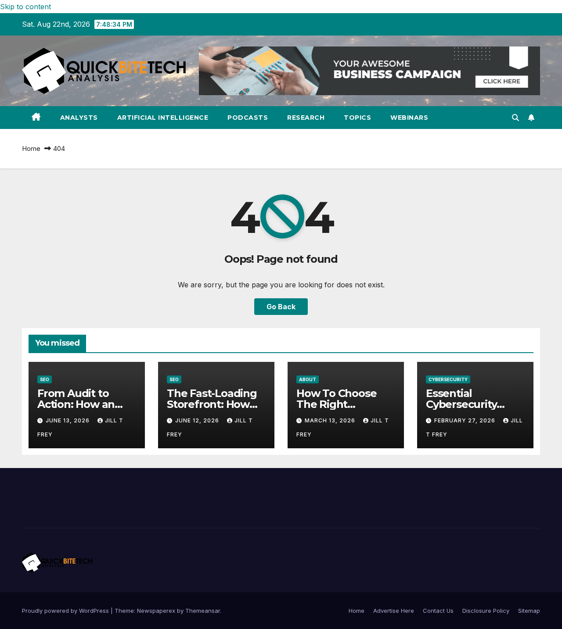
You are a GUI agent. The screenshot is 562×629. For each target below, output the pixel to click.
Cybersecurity (448, 379)
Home (31, 148)
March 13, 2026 (331, 420)
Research (305, 118)
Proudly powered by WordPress (66, 610)
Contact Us (438, 610)
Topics (357, 118)
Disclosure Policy (485, 610)
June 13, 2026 (68, 420)
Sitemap (529, 610)
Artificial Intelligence (163, 118)
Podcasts (247, 118)
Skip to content (25, 6)
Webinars (409, 118)
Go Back (281, 306)
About (307, 379)
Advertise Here (393, 610)
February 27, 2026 (465, 420)
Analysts (79, 118)
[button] (515, 117)
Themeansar (202, 610)
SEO (44, 379)
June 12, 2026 (198, 420)
